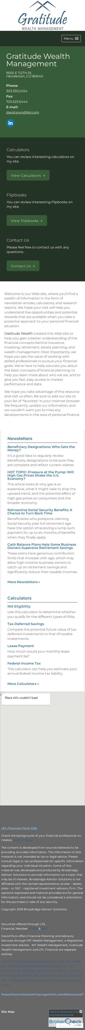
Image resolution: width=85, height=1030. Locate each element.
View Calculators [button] (26, 175)
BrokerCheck (23, 840)
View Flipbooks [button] (25, 221)
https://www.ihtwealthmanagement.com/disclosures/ (41, 994)
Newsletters (19, 438)
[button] (71, 38)
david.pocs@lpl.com (22, 112)
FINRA (33, 928)
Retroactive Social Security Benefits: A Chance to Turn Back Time (39, 511)
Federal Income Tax (24, 663)
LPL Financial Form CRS (19, 828)
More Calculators (23, 684)
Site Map (7, 1012)
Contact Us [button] (21, 266)
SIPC (44, 928)
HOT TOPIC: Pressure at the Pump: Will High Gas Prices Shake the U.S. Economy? (40, 475)
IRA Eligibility (19, 606)
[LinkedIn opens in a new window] (10, 123)
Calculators (19, 598)
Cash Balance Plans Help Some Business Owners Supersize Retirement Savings (41, 546)
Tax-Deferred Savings (25, 624)
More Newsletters (23, 582)
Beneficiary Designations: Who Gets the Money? (41, 448)
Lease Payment (20, 646)
